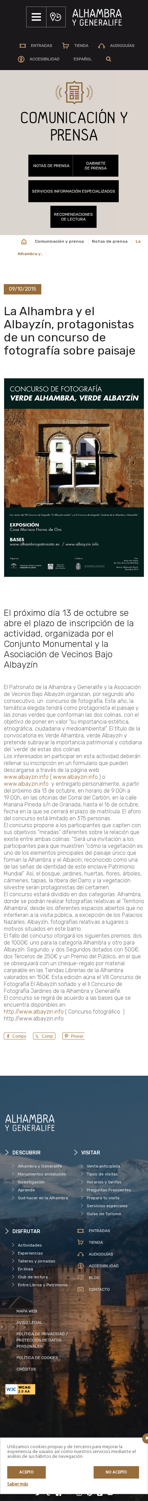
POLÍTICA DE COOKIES (37, 1357)
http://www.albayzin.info (34, 1011)
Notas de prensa (51, 165)
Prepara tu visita (103, 1197)
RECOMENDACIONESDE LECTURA (73, 217)
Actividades (30, 1245)
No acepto (116, 1472)
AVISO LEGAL (29, 1322)
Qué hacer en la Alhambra (43, 1197)
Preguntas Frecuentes (109, 1190)
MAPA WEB (27, 1311)
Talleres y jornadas (36, 1261)
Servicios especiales (107, 1205)
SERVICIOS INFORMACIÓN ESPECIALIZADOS (73, 191)
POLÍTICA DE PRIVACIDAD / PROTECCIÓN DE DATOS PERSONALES (42, 1340)
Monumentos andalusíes (42, 1174)
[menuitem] (83, 59)
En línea (25, 1269)
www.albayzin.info (26, 777)
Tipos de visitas (102, 1174)
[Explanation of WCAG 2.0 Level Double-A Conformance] (39, 1389)
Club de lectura (33, 1277)
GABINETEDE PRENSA (96, 166)
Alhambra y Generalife (40, 1166)
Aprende (26, 1190)
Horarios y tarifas (104, 1182)
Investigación (31, 1182)
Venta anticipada (103, 1166)
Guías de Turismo (104, 1213)
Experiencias (30, 1253)
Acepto (26, 1472)
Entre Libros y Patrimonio (43, 1284)
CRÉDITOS (26, 1369)
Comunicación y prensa (59, 241)
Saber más (17, 1484)
